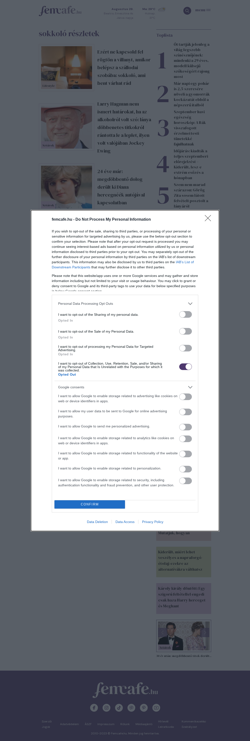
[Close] (209, 219)
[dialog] (125, 370)
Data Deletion (97, 522)
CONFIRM (90, 504)
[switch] (185, 314)
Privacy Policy (152, 522)
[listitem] (125, 303)
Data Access (125, 522)
